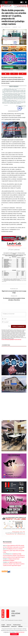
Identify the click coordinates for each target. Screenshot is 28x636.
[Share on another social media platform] (23, 74)
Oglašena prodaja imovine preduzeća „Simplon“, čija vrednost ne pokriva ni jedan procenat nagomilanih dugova (14, 555)
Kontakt (3, 624)
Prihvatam (14, 634)
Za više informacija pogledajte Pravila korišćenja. (11, 339)
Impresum (9, 624)
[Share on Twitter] (14, 74)
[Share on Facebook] (5, 74)
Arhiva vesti (13, 626)
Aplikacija (20, 626)
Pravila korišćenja (16, 624)
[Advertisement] (14, 589)
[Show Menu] (26, 2)
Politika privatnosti (5, 626)
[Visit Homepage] (7, 2)
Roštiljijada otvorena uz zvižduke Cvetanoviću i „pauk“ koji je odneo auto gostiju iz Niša (13, 550)
